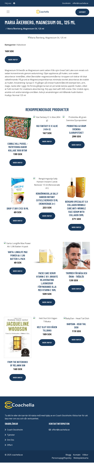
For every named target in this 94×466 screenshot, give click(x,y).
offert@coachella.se (80, 3)
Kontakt (76, 454)
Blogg (68, 454)
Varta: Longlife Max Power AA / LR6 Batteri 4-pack (18, 255)
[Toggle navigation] (8, 11)
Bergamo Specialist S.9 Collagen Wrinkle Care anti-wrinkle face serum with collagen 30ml (76, 208)
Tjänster (11, 434)
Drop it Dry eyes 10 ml (18, 208)
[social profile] (14, 3)
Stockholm (66, 3)
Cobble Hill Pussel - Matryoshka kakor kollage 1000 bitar (17, 147)
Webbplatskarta (80, 458)
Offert (82, 12)
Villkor (85, 454)
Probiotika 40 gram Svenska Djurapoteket (76, 129)
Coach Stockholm (15, 429)
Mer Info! (13, 59)
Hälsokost (21, 44)
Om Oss (10, 439)
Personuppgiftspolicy (61, 458)
